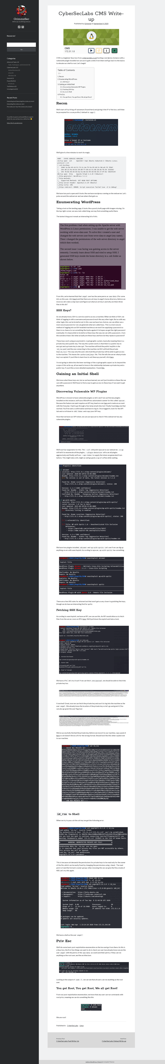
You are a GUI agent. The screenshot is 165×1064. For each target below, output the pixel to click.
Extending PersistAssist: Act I (15, 104)
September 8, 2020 (101, 23)
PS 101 (10, 83)
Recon (61, 76)
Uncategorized (11, 89)
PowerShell (10, 81)
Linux (10, 73)
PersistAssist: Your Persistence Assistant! (19, 107)
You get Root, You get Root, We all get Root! (77, 97)
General (9, 78)
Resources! (11, 36)
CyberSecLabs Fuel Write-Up (67, 1041)
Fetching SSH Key (68, 89)
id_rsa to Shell (67, 92)
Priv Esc (62, 94)
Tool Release (11, 86)
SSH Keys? (66, 82)
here (74, 299)
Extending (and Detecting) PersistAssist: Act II (20, 101)
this (103, 368)
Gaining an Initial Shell (67, 84)
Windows (11, 75)
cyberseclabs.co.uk (89, 58)
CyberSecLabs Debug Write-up (114, 1041)
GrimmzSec (21, 19)
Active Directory (13, 70)
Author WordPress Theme (94, 1062)
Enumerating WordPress (68, 79)
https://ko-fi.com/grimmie (14, 123)
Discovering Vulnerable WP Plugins (74, 87)
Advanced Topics (12, 62)
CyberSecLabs (11, 67)
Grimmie (87, 23)
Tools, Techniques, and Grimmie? (18, 65)
